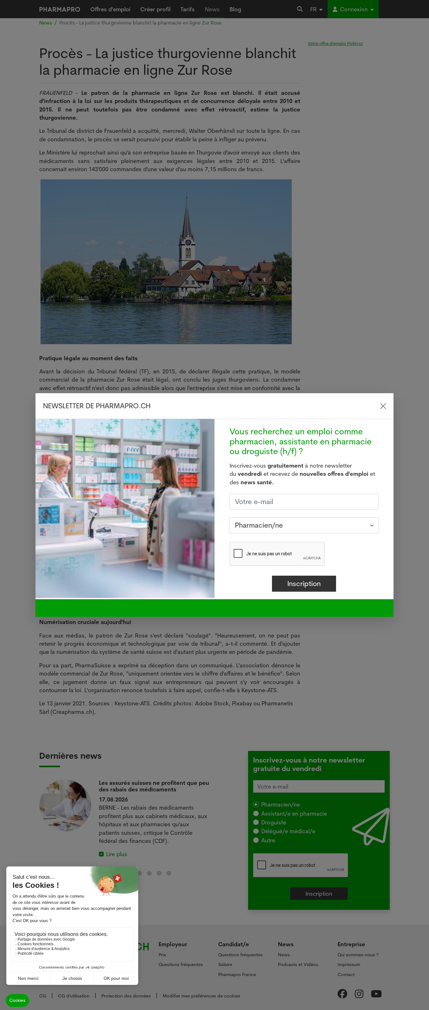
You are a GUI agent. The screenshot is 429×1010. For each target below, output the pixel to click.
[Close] (383, 406)
